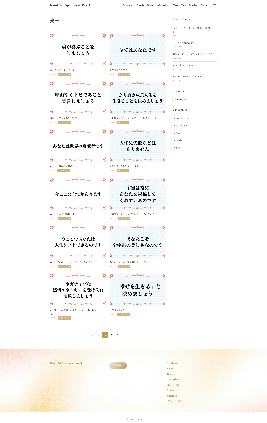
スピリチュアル (182, 118)
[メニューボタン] (214, 5)
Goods (171, 368)
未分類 (179, 140)
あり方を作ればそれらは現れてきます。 (188, 76)
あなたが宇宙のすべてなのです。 (186, 65)
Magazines (173, 379)
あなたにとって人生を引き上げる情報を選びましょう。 (193, 30)
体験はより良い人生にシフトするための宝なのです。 (194, 54)
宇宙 (178, 133)
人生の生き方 (181, 125)
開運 (178, 148)
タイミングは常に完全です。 (184, 43)
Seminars (173, 363)
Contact (117, 365)
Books (171, 374)
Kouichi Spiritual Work (70, 5)
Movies (171, 390)
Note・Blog (174, 384)
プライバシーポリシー (176, 401)
